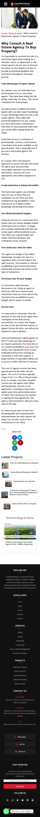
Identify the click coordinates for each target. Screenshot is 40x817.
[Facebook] (7, 800)
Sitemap (31, 814)
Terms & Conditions (21, 814)
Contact (20, 618)
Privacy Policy (10, 814)
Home (4, 33)
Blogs (20, 606)
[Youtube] (22, 800)
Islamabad (29, 347)
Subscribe (20, 786)
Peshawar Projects (20, 667)
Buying (20, 637)
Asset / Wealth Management (20, 649)
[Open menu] (5, 3)
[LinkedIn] (27, 800)
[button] (36, 539)
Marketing (20, 641)
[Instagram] (12, 800)
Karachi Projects (20, 675)
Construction (20, 645)
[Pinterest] (32, 800)
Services (20, 614)
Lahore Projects (20, 671)
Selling (20, 632)
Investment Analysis (20, 653)
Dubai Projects (20, 684)
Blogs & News (15, 33)
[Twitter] (17, 800)
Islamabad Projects (20, 680)
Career (20, 610)
